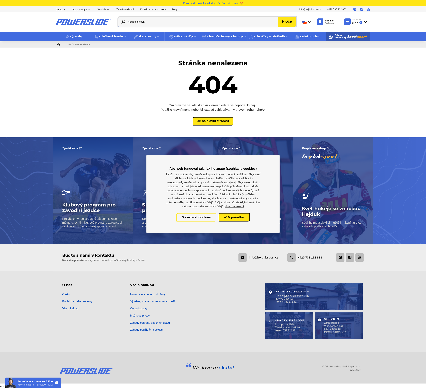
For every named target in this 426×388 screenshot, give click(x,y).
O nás (66, 294)
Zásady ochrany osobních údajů (150, 322)
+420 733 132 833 (336, 9)
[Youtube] (368, 9)
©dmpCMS (355, 370)
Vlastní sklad (70, 308)
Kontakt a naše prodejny (153, 9)
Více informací (234, 206)
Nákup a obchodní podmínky (148, 294)
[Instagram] (355, 9)
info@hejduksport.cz (310, 9)
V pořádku (235, 217)
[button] (110, 36)
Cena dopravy (138, 308)
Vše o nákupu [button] (79, 9)
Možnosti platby (140, 315)
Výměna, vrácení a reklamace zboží (152, 301)
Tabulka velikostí (125, 9)
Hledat (287, 21)
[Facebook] (361, 9)
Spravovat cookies (196, 217)
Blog (174, 9)
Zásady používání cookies (146, 329)
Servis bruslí (103, 9)
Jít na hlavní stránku (213, 121)
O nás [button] (59, 9)
